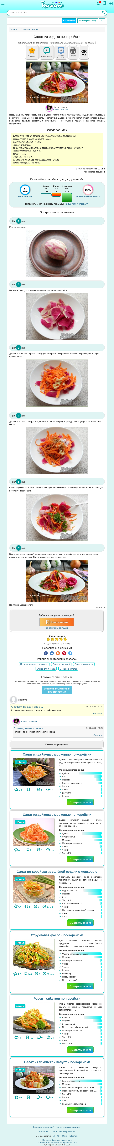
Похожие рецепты (26, 42)
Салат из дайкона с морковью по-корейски (57, 754)
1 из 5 (49, 639)
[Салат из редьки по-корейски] (57, 82)
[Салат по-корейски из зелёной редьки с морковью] (34, 888)
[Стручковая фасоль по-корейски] (34, 954)
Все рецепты (69, 20)
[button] (73, 55)
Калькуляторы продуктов (68, 1126)
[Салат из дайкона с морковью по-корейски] (34, 771)
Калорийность (56, 42)
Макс (64, 1135)
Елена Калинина (29, 721)
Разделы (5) (90, 42)
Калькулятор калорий (43, 1126)
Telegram (73, 1135)
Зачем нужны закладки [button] (57, 627)
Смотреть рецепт (80, 802)
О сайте (53, 1131)
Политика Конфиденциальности (57, 1139)
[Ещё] (102, 20)
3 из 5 (57, 639)
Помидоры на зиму (87, 20)
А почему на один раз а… (27, 706)
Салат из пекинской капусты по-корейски (57, 1062)
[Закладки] (104, 3)
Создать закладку (59, 622)
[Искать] (103, 13)
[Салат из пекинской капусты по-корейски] (34, 1079)
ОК (58, 1135)
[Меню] (3, 4)
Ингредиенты (42, 42)
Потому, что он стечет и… (30, 728)
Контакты (43, 1131)
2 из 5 (53, 639)
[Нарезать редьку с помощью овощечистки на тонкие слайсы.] (57, 316)
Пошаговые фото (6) (74, 42)
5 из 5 (65, 639)
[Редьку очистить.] (57, 253)
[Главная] (52, 5)
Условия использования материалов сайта (57, 1142)
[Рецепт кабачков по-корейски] (34, 1017)
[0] (62, 54)
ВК (54, 1135)
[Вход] (111, 3)
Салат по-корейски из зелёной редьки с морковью (57, 871)
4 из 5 (61, 639)
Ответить (97, 713)
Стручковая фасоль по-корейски (57, 935)
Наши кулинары (67, 1131)
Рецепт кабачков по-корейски (57, 998)
